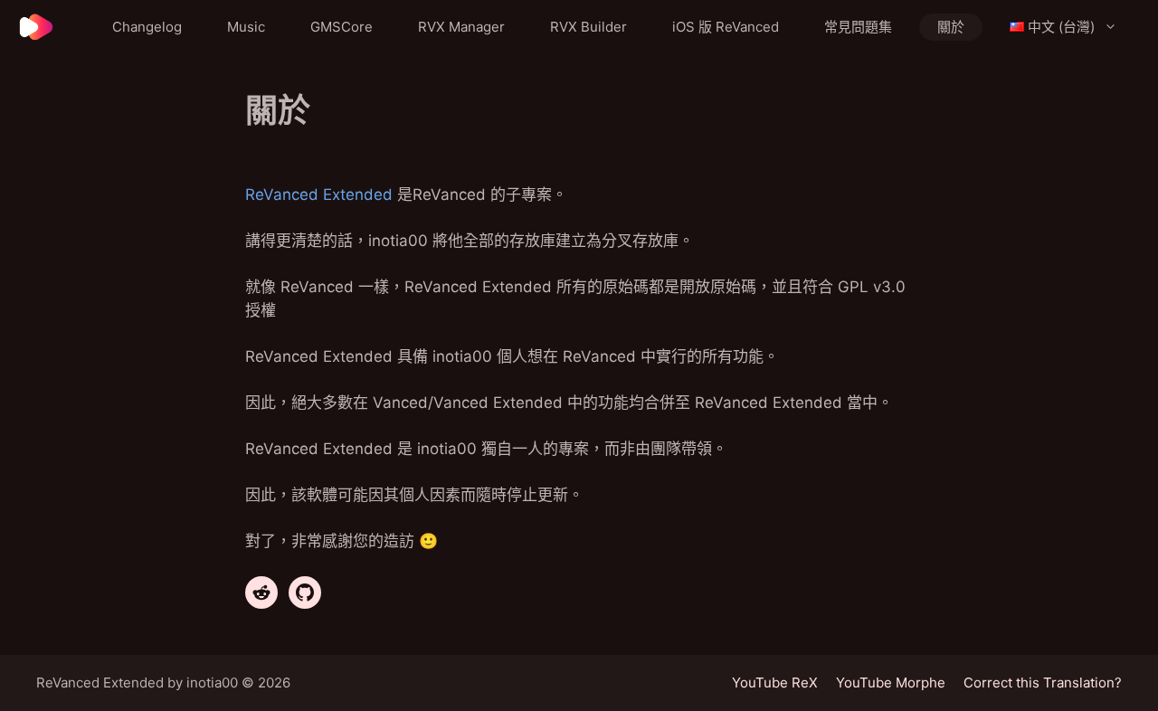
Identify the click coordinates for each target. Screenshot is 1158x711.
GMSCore (341, 26)
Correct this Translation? (1042, 682)
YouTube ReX (775, 682)
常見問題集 (858, 26)
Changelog (147, 26)
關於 (950, 26)
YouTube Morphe (890, 682)
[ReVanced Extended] (36, 27)
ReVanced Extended (319, 194)
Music (246, 26)
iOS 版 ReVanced (725, 26)
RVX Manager (461, 26)
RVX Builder (588, 26)
